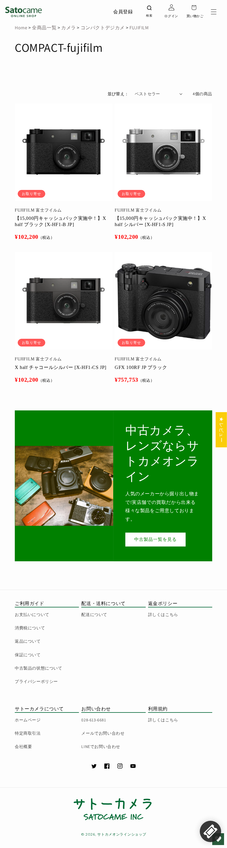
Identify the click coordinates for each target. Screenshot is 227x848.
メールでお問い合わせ (102, 733)
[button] (214, 12)
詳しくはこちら (163, 614)
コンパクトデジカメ (103, 28)
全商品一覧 (44, 28)
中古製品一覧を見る (155, 539)
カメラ (68, 28)
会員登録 (123, 12)
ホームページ (28, 720)
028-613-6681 (93, 720)
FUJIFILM (139, 28)
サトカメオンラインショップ (121, 834)
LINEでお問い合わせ (100, 746)
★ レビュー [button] (221, 430)
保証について (28, 654)
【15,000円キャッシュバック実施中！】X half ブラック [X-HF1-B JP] (60, 221)
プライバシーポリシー (36, 681)
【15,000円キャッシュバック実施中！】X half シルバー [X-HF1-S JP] (160, 221)
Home (21, 28)
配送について (94, 614)
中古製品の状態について (38, 668)
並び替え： (118, 93)
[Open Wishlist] (218, 839)
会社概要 (23, 746)
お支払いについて (32, 614)
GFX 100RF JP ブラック (141, 367)
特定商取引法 (28, 733)
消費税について (30, 628)
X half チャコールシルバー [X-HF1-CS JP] (60, 367)
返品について (28, 641)
